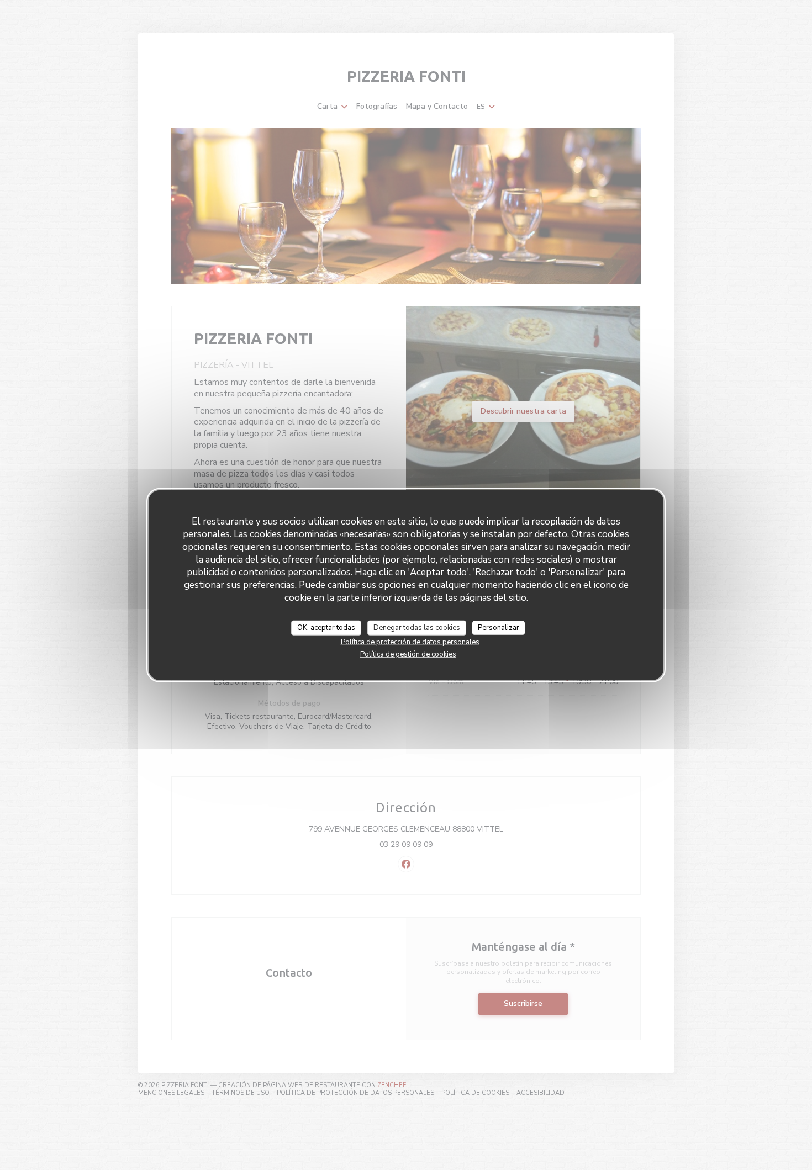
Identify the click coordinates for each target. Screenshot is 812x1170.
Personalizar (498, 627)
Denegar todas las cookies (416, 627)
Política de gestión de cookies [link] (408, 654)
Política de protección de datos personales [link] (410, 642)
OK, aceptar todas (326, 627)
